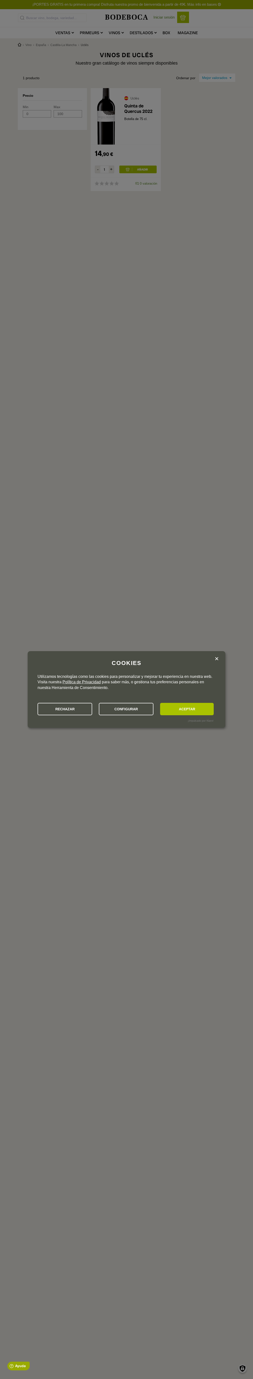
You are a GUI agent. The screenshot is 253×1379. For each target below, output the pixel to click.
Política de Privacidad (82, 682)
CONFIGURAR (126, 709)
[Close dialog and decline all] (216, 659)
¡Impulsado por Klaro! (200, 720)
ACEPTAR (187, 709)
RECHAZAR (65, 709)
